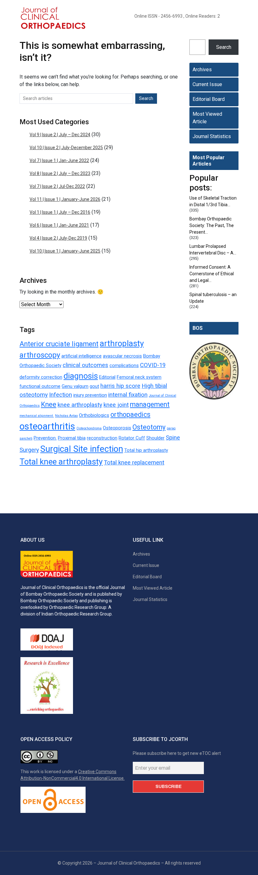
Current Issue (207, 84)
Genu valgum (75, 386)
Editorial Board (209, 99)
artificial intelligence (81, 356)
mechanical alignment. (37, 416)
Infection (60, 394)
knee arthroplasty (80, 404)
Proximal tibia (72, 438)
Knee (48, 404)
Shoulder (155, 438)
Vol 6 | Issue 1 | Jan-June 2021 (59, 225)
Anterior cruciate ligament (59, 344)
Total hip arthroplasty (146, 450)
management (150, 404)
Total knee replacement (134, 462)
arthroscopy (40, 355)
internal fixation (128, 394)
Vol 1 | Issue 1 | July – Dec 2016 (60, 212)
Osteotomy (148, 427)
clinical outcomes (85, 365)
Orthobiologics (94, 415)
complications (124, 365)
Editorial (107, 377)
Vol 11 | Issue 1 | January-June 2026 (65, 199)
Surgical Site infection (81, 449)
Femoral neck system (139, 377)
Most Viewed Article (207, 118)
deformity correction (41, 377)
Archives (202, 70)
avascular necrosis (122, 356)
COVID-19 (152, 365)
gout (94, 386)
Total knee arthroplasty (61, 461)
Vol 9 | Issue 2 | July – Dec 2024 (60, 134)
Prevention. (45, 438)
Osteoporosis (117, 428)
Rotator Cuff (132, 438)
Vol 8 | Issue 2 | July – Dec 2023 (60, 173)
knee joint (116, 404)
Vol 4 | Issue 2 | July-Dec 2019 (58, 238)
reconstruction (102, 438)
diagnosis (81, 376)
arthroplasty (122, 343)
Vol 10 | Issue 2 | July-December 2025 (66, 147)
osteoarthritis (47, 426)
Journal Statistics (212, 136)
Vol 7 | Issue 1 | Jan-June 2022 (59, 160)
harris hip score (120, 385)
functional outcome (40, 386)
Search (223, 47)
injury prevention (90, 395)
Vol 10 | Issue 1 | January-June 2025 (65, 251)
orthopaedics (130, 414)
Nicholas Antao (66, 416)
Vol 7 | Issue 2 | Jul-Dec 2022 (57, 186)
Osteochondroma (89, 428)
